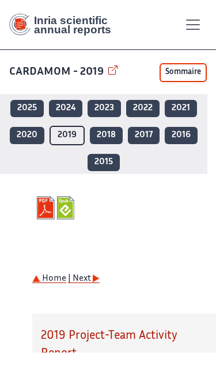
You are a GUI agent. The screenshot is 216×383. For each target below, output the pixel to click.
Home (53, 279)
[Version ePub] (67, 207)
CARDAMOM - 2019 (57, 72)
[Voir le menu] (193, 24)
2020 (27, 135)
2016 (181, 135)
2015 (103, 162)
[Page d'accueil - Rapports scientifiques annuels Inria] (64, 25)
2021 (181, 108)
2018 (106, 135)
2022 (143, 108)
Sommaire (183, 72)
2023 (104, 108)
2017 (144, 135)
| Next (80, 279)
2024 (65, 108)
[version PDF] (47, 207)
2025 (27, 108)
